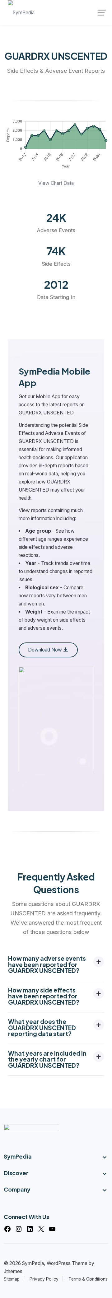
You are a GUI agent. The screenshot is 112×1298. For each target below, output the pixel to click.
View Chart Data (56, 183)
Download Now (45, 650)
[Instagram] (18, 1229)
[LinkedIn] (30, 1229)
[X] (41, 1229)
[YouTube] (52, 1229)
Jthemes (13, 1271)
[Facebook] (7, 1229)
